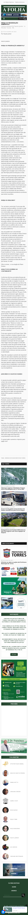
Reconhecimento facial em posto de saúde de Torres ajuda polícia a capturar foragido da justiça (14, 640)
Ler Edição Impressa (9, 2)
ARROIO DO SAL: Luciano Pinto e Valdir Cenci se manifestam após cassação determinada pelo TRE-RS (14, 648)
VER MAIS (14, 654)
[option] (14, 571)
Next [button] (23, 571)
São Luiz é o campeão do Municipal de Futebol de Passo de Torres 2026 (14, 634)
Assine (14, 887)
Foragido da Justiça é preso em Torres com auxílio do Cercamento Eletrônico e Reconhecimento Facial (14, 620)
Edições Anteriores (19, 2)
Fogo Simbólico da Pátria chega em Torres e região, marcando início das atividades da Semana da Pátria (14, 627)
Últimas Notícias (14, 883)
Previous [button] (5, 571)
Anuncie (14, 890)
